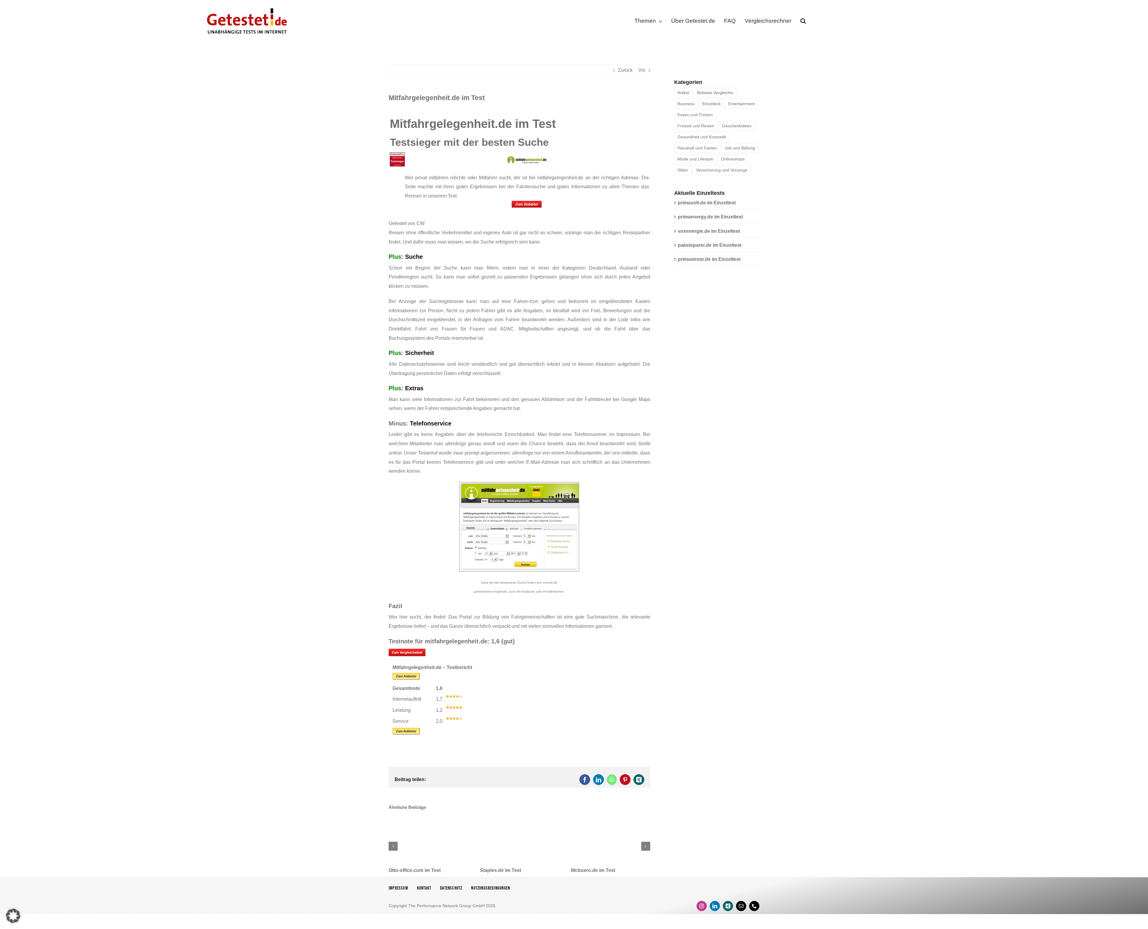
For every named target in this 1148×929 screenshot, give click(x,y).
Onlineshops (733, 159)
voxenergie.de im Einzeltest (709, 231)
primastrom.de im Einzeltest (709, 259)
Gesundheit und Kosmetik (701, 136)
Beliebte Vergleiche (715, 92)
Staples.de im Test (500, 870)
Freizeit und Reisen (695, 125)
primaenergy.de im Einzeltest (710, 216)
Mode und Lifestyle (695, 159)
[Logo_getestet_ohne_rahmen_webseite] (246, 6)
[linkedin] (715, 906)
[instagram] (702, 906)
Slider (682, 170)
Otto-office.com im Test (415, 870)
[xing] (728, 906)
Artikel (683, 92)
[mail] (741, 906)
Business (685, 103)
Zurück (625, 70)
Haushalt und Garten (697, 148)
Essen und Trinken (695, 114)
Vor (641, 70)
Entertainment (741, 103)
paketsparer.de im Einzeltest (709, 245)
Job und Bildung (740, 148)
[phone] (754, 906)
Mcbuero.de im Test (593, 870)
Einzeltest (711, 103)
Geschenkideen (737, 125)
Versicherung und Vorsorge (721, 170)
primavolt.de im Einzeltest (707, 202)
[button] (803, 22)
